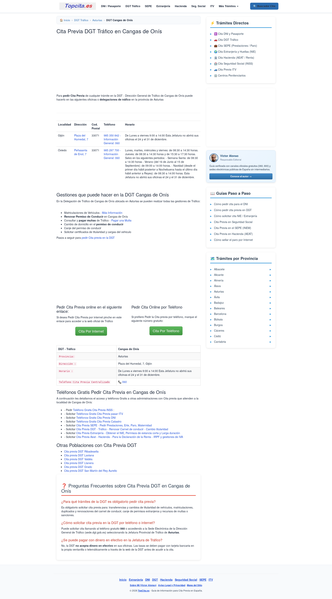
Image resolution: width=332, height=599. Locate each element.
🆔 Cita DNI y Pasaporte (229, 34)
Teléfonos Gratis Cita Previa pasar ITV (99, 414)
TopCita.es (143, 590)
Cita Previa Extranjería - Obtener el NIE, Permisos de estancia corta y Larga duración (128, 433)
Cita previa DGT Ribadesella (81, 451)
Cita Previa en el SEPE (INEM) (232, 228)
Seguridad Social (186, 580)
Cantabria (220, 342)
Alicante (219, 275)
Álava (217, 286)
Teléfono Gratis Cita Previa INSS (93, 410)
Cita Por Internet (91, 331)
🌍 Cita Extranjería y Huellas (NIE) (235, 51)
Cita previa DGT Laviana (79, 455)
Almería (218, 280)
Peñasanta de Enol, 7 (80, 152)
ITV (212, 6)
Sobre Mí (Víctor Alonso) (143, 585)
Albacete (219, 269)
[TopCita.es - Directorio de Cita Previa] (77, 6)
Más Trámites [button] (228, 6)
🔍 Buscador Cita (264, 6)
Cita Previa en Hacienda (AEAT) (233, 234)
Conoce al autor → (241, 176)
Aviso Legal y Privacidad (171, 585)
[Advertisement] (128, 64)
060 (124, 382)
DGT (155, 580)
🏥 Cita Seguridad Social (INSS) (233, 63)
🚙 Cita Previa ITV (225, 69)
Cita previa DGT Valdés (78, 459)
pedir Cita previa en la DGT (98, 238)
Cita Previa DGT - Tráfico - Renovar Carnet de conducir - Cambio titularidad (122, 429)
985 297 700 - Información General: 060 (112, 154)
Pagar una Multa (121, 220)
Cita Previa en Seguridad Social (233, 222)
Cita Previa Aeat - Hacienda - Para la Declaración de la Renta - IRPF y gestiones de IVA (129, 437)
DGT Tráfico (132, 6)
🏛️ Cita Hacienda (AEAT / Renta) (234, 57)
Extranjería (163, 6)
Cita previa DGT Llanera (79, 463)
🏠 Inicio (65, 20)
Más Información (112, 213)
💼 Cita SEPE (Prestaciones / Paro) (235, 45)
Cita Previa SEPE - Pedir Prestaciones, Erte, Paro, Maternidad (114, 425)
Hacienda (181, 6)
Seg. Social (198, 6)
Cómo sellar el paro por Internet (233, 240)
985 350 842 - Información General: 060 (112, 139)
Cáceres (219, 330)
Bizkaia (218, 319)
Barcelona (220, 314)
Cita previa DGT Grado (78, 467)
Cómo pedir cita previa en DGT (233, 210)
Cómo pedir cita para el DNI (231, 204)
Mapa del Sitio (194, 585)
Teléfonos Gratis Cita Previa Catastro (98, 421)
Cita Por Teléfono (166, 330)
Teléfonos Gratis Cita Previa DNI (96, 417)
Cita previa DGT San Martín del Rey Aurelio (90, 471)
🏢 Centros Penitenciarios (230, 75)
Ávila (217, 297)
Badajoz (219, 302)
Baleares (219, 308)
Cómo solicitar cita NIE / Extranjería (235, 216)
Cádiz (217, 336)
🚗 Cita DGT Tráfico (226, 40)
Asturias (97, 20)
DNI (147, 580)
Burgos (218, 325)
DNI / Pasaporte (111, 6)
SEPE (148, 6)
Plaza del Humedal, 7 (81, 137)
